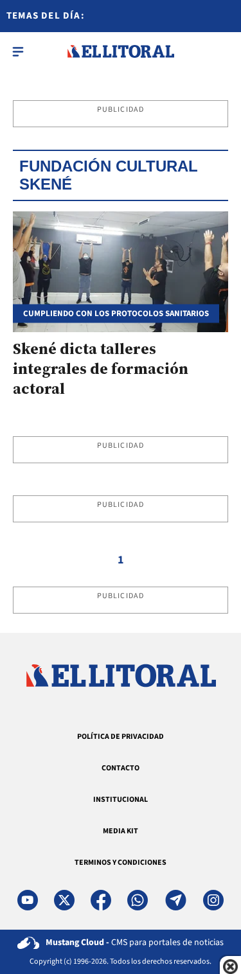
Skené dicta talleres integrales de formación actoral (100, 368)
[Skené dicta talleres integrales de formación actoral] (120, 271)
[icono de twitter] (64, 900)
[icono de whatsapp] (137, 900)
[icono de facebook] (101, 900)
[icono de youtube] (27, 900)
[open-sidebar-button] (18, 51)
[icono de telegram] (175, 900)
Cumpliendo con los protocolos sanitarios (116, 314)
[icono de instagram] (213, 900)
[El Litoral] (120, 51)
